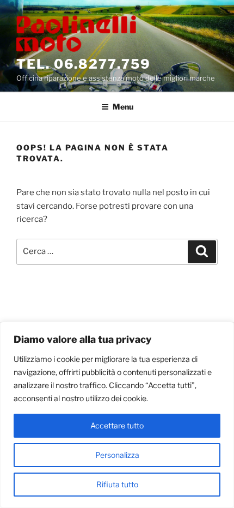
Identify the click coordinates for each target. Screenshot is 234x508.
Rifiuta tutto (117, 484)
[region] (117, 415)
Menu (123, 106)
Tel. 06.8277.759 (83, 64)
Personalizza (117, 454)
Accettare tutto (117, 425)
